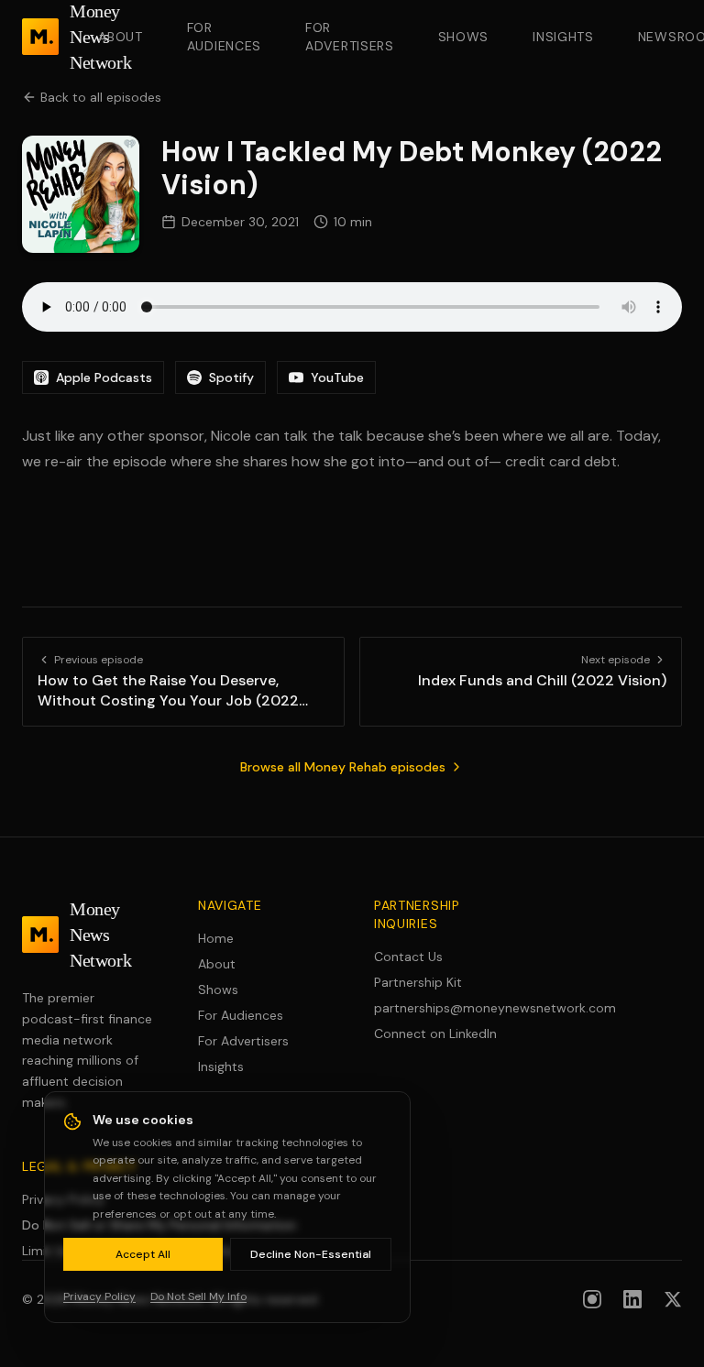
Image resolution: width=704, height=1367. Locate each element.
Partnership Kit (418, 982)
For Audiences (224, 36)
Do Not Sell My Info (198, 1296)
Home (216, 938)
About (120, 36)
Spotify (231, 377)
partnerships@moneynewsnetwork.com (440, 1008)
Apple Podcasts (104, 377)
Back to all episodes (100, 97)
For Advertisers (349, 36)
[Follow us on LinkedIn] (632, 1299)
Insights (563, 36)
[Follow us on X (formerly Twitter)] (673, 1299)
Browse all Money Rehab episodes (343, 767)
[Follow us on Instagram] (592, 1299)
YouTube (337, 377)
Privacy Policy (99, 1296)
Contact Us (408, 956)
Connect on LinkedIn (435, 1033)
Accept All (143, 1254)
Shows (464, 36)
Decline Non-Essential (310, 1254)
